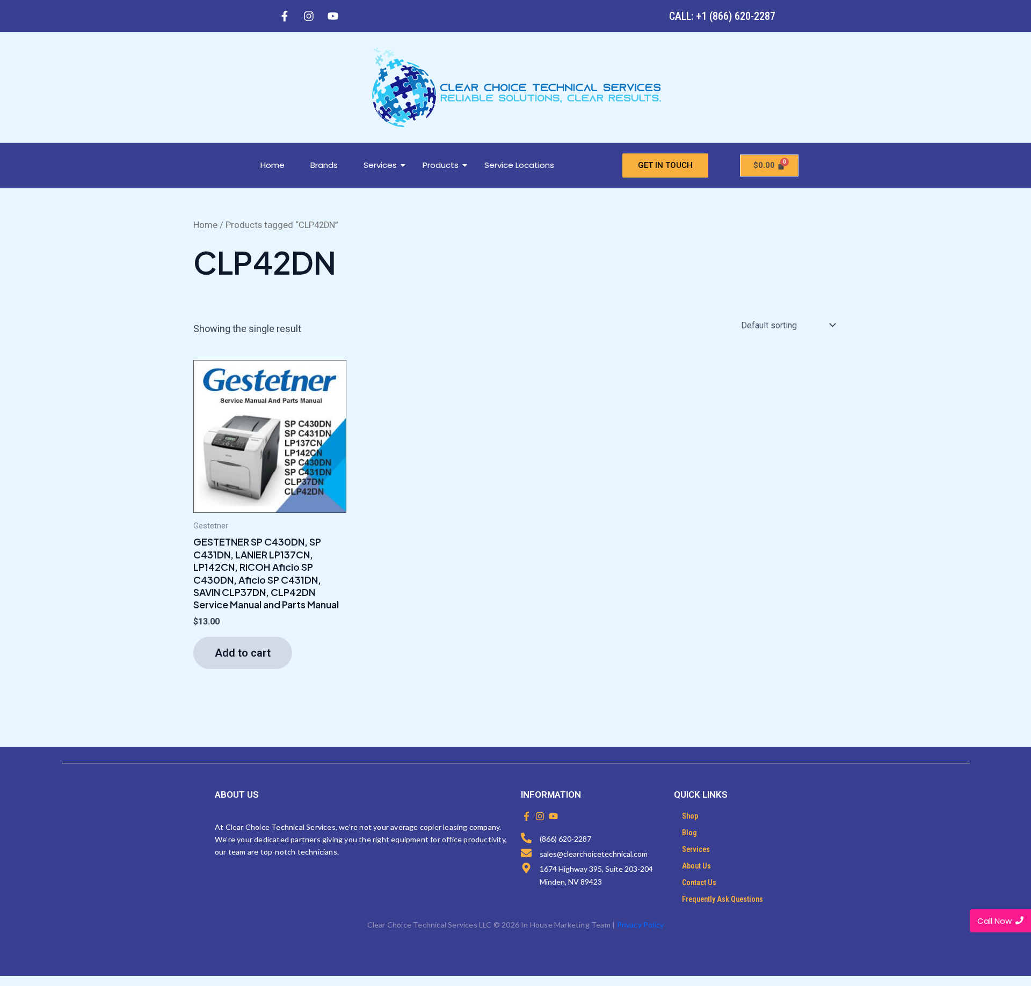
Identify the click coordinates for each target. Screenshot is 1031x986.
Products (441, 165)
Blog (689, 832)
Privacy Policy (640, 924)
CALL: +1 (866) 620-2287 (722, 16)
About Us (696, 866)
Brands (324, 165)
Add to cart (243, 652)
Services (380, 165)
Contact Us (699, 882)
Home (272, 165)
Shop (690, 816)
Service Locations (519, 165)
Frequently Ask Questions (722, 899)
